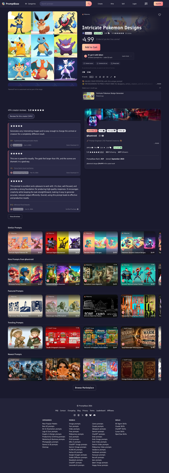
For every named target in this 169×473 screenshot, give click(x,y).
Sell (123, 4)
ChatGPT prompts (75, 463)
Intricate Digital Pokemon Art (18, 252)
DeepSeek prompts (76, 460)
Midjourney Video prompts (101, 447)
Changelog (71, 411)
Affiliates (110, 411)
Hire (112, 4)
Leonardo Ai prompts (76, 465)
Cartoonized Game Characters (56, 284)
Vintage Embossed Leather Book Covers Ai (135, 379)
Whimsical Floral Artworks (22, 205)
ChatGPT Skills (120, 429)
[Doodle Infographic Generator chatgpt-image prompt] (63, 337)
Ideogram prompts (99, 429)
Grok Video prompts (99, 442)
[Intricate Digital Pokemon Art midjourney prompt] (25, 242)
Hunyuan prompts (98, 455)
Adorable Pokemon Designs (93, 252)
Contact (63, 411)
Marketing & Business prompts (53, 439)
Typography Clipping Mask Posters (133, 316)
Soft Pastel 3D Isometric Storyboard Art (96, 379)
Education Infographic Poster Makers (96, 347)
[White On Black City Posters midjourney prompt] (100, 306)
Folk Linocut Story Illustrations (19, 316)
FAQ (56, 411)
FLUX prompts (74, 439)
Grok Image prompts (99, 439)
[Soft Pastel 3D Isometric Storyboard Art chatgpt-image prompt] (100, 369)
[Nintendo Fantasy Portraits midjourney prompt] (25, 274)
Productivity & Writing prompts (53, 437)
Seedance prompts (99, 450)
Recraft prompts (98, 457)
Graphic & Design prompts (51, 434)
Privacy (85, 411)
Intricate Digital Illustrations (56, 252)
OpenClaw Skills (121, 434)
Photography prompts (50, 442)
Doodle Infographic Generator (56, 347)
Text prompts (74, 426)
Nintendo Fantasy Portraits (17, 284)
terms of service (110, 68)
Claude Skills (120, 426)
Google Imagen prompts (78, 455)
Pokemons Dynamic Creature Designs (134, 252)
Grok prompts (97, 437)
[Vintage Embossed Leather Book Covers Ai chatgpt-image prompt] (138, 369)
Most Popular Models (49, 424)
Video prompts (74, 429)
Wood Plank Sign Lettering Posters (132, 347)
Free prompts (74, 431)
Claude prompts (98, 426)
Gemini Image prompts (77, 447)
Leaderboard (100, 411)
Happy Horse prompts (100, 465)
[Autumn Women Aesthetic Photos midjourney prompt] (63, 369)
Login (135, 4)
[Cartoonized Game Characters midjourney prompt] (63, 274)
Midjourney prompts (76, 434)
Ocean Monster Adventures (17, 379)
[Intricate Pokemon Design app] (121, 99)
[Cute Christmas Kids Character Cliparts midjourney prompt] (25, 337)
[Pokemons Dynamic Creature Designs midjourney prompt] (138, 242)
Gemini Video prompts (100, 444)
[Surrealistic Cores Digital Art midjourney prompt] (100, 274)
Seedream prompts (99, 452)
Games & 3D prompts (50, 444)
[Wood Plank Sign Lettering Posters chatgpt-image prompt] (138, 337)
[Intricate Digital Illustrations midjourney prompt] (63, 242)
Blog (79, 411)
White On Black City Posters (93, 316)
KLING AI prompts (75, 450)
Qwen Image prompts (100, 463)
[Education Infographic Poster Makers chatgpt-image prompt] (100, 337)
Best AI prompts (48, 426)
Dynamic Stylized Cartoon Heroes (132, 284)
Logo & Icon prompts (50, 431)
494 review (128, 33)
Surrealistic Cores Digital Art (93, 284)
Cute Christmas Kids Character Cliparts (20, 347)
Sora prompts (74, 437)
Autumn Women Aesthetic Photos (57, 379)
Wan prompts (97, 460)
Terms (92, 411)
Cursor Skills (119, 431)
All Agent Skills (121, 424)
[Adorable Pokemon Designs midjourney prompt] (100, 242)
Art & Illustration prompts (52, 429)
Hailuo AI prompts (76, 452)
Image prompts (74, 424)
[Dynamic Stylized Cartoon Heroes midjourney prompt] (138, 274)
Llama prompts (97, 424)
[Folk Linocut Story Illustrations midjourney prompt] (25, 306)
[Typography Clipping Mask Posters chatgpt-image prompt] (138, 306)
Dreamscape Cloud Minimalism (56, 316)
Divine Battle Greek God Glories (23, 168)
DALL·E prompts (75, 442)
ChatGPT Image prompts (78, 444)
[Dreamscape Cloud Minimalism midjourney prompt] (63, 306)
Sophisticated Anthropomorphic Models (26, 141)
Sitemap (45, 447)
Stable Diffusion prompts (78, 457)
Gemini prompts (98, 431)
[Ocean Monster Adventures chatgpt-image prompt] (25, 369)
